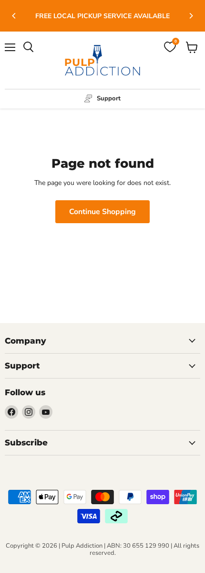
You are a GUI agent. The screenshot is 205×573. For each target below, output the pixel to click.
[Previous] (14, 15)
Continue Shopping (102, 211)
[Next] (190, 15)
